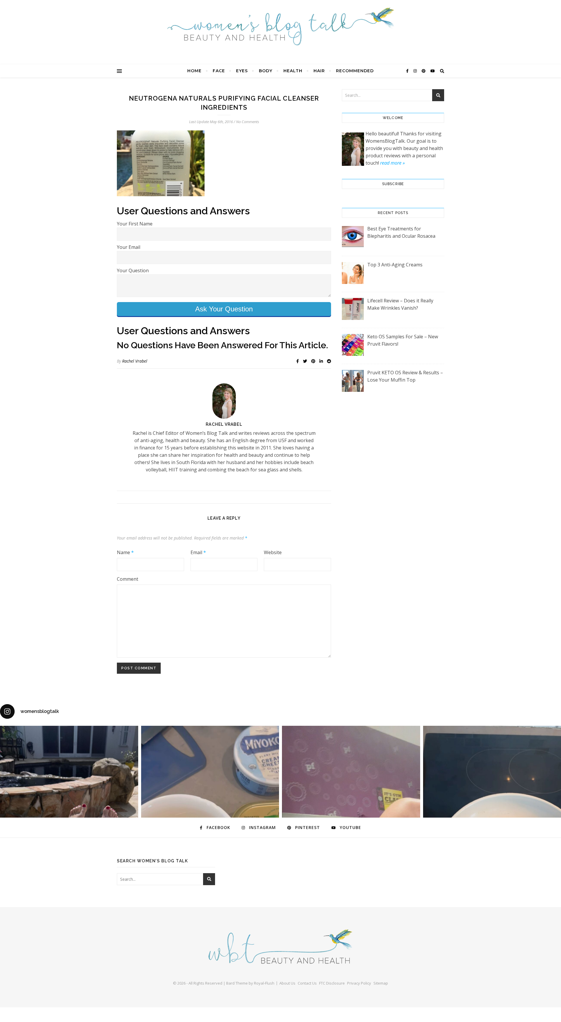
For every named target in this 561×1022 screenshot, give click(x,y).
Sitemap (380, 983)
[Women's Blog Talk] (280, 26)
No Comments (247, 121)
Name (125, 552)
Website (273, 552)
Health (292, 70)
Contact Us (307, 983)
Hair (319, 70)
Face (219, 70)
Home (194, 70)
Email (198, 552)
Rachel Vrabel (134, 361)
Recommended (355, 70)
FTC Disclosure (332, 983)
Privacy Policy (359, 983)
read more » (392, 163)
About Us (287, 983)
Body (265, 70)
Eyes (242, 70)
